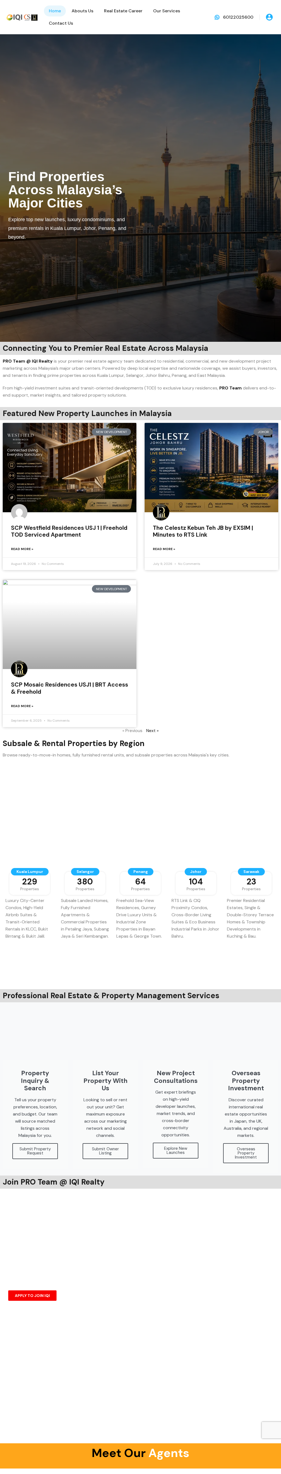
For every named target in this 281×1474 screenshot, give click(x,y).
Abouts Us (82, 11)
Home (55, 11)
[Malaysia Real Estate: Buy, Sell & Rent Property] (21, 17)
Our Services (166, 11)
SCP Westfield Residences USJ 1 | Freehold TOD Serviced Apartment (69, 531)
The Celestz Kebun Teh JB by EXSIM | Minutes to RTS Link (203, 531)
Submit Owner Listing (105, 1151)
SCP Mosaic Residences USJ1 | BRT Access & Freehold (69, 688)
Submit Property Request (35, 1151)
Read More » (22, 549)
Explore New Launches (175, 1150)
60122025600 (238, 17)
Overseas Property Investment (246, 1153)
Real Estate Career (123, 11)
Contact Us (61, 23)
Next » (152, 730)
